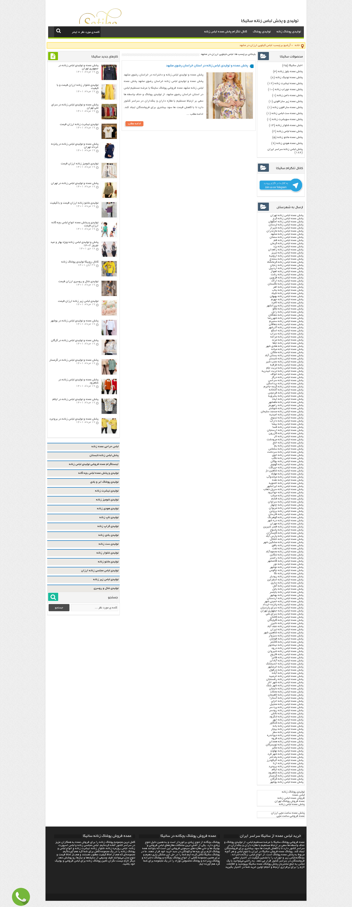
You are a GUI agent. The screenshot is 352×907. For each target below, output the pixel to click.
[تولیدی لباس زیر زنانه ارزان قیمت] (109, 315)
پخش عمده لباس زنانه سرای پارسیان (282, 607)
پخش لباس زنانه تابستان (104, 455)
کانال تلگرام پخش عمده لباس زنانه (225, 32)
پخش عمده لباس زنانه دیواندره (285, 735)
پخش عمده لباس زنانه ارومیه (286, 255)
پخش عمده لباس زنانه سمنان (286, 237)
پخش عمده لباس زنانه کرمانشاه (285, 262)
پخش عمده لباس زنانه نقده (287, 480)
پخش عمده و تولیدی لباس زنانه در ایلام (75, 399)
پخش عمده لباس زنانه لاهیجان (285, 694)
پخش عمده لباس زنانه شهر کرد (285, 754)
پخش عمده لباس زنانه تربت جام (284, 368)
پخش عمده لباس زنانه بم (288, 445)
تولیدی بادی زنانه (108, 535)
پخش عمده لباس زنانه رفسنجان (284, 679)
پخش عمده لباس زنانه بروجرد (286, 766)
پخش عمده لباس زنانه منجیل (286, 704)
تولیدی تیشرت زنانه (107, 490)
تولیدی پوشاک (262, 32)
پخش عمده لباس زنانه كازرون (286, 433)
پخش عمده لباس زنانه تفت (287, 548)
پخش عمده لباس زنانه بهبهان (286, 296)
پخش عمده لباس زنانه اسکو (287, 330)
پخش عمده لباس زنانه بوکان (287, 461)
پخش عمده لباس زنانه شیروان (285, 651)
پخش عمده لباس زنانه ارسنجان (285, 430)
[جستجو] (58, 30)
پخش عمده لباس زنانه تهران (286, 215)
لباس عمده (298, 795)
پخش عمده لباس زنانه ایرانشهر (285, 486)
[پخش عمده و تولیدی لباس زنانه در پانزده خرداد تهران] (109, 158)
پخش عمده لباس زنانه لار (288, 436)
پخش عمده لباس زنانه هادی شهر (284, 346)
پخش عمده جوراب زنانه (289, 89)
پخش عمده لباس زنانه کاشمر (286, 642)
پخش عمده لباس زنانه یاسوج (286, 529)
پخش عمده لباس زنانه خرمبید (286, 676)
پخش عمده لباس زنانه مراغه (286, 336)
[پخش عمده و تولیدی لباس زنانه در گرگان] (109, 354)
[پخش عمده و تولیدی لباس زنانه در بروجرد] (109, 432)
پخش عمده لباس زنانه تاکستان (285, 283)
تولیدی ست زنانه (109, 544)
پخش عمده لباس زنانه (290, 131)
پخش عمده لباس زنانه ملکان (287, 352)
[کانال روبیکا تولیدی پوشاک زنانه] (109, 275)
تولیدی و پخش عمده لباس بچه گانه (98, 473)
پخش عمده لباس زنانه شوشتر (286, 408)
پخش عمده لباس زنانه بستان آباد (284, 355)
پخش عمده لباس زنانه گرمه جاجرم (283, 386)
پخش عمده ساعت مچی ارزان (288, 813)
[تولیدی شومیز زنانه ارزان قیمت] (109, 177)
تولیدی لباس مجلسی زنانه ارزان (100, 570)
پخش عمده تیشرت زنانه (288, 83)
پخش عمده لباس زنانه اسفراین (285, 579)
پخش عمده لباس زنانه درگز (287, 377)
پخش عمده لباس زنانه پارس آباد (284, 536)
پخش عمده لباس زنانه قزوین (286, 277)
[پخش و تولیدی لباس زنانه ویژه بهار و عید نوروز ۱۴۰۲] (109, 256)
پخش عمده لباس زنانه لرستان (286, 224)
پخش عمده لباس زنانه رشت (287, 274)
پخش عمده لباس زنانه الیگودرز (285, 760)
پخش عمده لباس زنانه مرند (287, 340)
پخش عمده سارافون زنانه (288, 107)
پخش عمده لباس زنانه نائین (287, 623)
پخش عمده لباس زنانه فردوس (285, 392)
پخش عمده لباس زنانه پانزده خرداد (282, 604)
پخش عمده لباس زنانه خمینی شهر (283, 601)
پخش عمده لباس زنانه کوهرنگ (285, 517)
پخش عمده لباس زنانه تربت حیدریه (282, 371)
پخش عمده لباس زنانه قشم (287, 498)
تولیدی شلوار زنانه (108, 552)
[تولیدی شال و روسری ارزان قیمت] (109, 295)
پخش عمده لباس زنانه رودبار (286, 576)
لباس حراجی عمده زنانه (105, 446)
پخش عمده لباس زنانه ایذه (287, 399)
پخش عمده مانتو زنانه (290, 137)
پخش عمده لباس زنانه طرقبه (286, 364)
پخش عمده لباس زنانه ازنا (288, 763)
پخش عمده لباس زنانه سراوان (285, 501)
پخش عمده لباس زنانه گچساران (285, 533)
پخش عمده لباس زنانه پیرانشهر (285, 305)
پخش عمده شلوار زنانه (289, 125)
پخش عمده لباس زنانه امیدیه (286, 414)
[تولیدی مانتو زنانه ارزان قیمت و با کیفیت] (109, 216)
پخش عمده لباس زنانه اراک (287, 280)
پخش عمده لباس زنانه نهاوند (286, 751)
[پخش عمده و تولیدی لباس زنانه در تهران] (109, 197)
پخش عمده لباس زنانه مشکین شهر (283, 542)
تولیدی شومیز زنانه (107, 499)
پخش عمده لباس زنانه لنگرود (286, 716)
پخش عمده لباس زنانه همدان (286, 741)
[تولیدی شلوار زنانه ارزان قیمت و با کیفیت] (109, 99)
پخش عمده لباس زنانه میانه (287, 349)
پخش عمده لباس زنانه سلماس (285, 449)
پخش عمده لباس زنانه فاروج (286, 654)
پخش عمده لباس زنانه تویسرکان (284, 744)
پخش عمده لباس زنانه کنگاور (286, 722)
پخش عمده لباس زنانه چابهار (286, 505)
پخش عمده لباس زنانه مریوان (286, 508)
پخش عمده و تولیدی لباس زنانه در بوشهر (74, 320)
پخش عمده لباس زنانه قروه (287, 738)
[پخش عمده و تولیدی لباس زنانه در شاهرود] (109, 393)
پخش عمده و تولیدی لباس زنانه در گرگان (74, 340)
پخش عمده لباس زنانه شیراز (286, 227)
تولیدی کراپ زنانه (108, 526)
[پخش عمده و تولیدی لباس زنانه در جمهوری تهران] (109, 79)
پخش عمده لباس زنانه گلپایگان (285, 620)
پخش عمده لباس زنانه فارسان (285, 514)
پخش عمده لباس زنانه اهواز (287, 271)
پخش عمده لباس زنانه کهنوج (287, 464)
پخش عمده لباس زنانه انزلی (287, 701)
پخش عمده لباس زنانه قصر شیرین (283, 526)
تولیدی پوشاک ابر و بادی (104, 482)
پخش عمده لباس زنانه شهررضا (285, 318)
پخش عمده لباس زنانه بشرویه (285, 396)
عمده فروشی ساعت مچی (291, 816)
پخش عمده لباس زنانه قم (288, 240)
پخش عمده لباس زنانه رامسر (286, 557)
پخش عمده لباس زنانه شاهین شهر (283, 632)
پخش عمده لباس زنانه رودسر (286, 710)
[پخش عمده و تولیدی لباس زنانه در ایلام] (109, 413)
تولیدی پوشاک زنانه (289, 32)
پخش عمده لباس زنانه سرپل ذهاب (283, 489)
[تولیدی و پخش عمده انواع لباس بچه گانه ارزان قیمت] (109, 236)
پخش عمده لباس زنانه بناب (287, 290)
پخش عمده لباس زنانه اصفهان (285, 221)
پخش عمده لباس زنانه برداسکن (285, 383)
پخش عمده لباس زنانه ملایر (287, 747)
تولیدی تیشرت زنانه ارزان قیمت (79, 124)
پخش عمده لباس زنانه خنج (288, 442)
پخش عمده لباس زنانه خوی (287, 455)
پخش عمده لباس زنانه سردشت (285, 452)
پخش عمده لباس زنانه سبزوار (286, 635)
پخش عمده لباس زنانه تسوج (287, 417)
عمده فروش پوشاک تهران (290, 801)
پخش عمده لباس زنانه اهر (288, 287)
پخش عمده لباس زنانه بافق (287, 545)
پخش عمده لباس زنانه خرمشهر (285, 666)
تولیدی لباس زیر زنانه (106, 579)
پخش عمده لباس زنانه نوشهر (286, 567)
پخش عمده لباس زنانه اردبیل (286, 268)
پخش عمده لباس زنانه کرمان (286, 243)
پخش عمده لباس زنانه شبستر (286, 358)
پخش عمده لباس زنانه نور (288, 564)
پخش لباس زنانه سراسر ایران (285, 149)
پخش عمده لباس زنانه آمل (288, 586)
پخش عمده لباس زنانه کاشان (286, 617)
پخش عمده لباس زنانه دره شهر (285, 520)
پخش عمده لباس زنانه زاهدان (285, 249)
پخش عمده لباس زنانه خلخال (286, 539)
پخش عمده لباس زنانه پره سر (286, 707)
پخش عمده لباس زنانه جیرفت (286, 467)
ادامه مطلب (134, 123)
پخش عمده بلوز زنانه (290, 71)
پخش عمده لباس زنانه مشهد (287, 234)
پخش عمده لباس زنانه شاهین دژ (284, 470)
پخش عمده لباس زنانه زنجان (286, 265)
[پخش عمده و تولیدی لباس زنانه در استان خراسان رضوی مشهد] (229, 118)
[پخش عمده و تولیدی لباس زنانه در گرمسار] (109, 374)
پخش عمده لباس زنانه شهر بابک (284, 685)
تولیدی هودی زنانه (108, 508)
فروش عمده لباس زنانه (291, 798)
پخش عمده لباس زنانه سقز (287, 732)
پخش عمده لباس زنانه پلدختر (286, 757)
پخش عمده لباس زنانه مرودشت (285, 439)
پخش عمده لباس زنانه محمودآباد (284, 551)
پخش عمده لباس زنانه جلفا (288, 343)
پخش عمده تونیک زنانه (289, 77)
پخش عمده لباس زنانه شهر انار (285, 682)
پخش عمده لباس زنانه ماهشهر (285, 402)
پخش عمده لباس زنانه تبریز (287, 252)
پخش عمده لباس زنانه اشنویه (286, 483)
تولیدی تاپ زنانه (109, 517)
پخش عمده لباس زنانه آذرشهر (285, 327)
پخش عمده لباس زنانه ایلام (287, 769)
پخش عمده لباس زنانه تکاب (287, 458)
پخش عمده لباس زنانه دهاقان (286, 324)
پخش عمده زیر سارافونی (288, 101)
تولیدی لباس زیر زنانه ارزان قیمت (78, 301)
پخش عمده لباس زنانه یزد (288, 246)
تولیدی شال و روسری (106, 588)
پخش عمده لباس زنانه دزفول (286, 670)
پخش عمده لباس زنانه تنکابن (286, 554)
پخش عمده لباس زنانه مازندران (285, 231)
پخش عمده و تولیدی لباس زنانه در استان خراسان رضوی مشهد (207, 66)
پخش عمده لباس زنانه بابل (287, 589)
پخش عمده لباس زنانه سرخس (285, 380)
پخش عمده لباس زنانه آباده (287, 673)
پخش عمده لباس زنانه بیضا (287, 424)
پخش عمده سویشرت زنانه (287, 119)
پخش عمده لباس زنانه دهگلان (285, 315)
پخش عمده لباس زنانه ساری (287, 582)
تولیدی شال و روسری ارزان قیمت (78, 281)
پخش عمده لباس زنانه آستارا (286, 698)
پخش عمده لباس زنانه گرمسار (286, 775)
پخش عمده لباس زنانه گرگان (286, 779)
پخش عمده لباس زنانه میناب (287, 495)
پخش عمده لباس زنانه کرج (288, 218)
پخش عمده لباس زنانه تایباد (287, 293)
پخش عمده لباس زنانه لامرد (287, 302)
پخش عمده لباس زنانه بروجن (286, 511)
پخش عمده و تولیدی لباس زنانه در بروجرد (73, 419)
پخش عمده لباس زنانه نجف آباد (285, 626)
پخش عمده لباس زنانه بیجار (287, 729)
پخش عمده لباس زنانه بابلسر (286, 592)
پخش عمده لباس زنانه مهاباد (287, 473)
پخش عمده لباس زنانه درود (287, 648)
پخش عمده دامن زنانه (290, 95)
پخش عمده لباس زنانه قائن (287, 657)
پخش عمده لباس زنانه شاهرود (285, 772)
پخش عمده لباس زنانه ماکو (288, 308)
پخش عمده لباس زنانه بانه (288, 726)
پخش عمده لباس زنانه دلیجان (286, 688)
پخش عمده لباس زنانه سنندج (286, 259)
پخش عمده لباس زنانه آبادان (286, 660)
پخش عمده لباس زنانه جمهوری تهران (282, 610)
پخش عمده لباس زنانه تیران (286, 629)
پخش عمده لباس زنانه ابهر (288, 719)
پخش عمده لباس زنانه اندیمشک (284, 663)
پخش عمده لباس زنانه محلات (286, 691)
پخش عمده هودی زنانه (289, 143)
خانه (297, 45)
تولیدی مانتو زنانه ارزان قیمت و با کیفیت (74, 203)
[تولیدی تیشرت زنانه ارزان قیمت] (109, 138)
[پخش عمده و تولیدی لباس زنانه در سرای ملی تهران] (109, 118)
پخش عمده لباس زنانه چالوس (286, 570)
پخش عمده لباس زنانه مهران (286, 523)
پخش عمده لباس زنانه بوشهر (286, 782)
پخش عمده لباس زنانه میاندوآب (285, 477)
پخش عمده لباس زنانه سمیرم (286, 321)
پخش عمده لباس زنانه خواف (287, 374)
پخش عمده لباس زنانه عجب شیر (284, 361)
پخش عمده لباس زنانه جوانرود (285, 492)
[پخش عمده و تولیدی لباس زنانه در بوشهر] (109, 334)
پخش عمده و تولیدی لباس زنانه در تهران (74, 183)
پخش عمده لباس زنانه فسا (288, 427)
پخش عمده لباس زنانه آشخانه (286, 389)
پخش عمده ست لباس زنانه (287, 113)
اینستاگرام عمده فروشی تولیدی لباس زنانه (94, 464)
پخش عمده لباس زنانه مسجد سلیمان (282, 411)
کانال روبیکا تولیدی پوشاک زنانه (79, 261)
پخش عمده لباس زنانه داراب (286, 420)
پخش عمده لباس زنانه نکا (288, 573)
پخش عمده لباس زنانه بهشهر (286, 595)
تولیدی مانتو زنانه (108, 561)
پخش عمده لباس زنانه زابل (287, 312)
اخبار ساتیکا (296, 65)
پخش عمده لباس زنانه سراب (286, 333)
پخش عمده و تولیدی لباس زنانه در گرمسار (73, 360)
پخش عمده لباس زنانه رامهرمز (285, 405)
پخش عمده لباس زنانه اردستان (285, 598)
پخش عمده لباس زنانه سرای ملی (284, 614)
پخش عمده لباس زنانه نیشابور (285, 645)
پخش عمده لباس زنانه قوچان (286, 638)
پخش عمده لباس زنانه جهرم (287, 299)
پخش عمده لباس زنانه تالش (287, 713)
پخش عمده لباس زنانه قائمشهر (285, 561)
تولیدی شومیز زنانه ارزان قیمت (79, 163)
